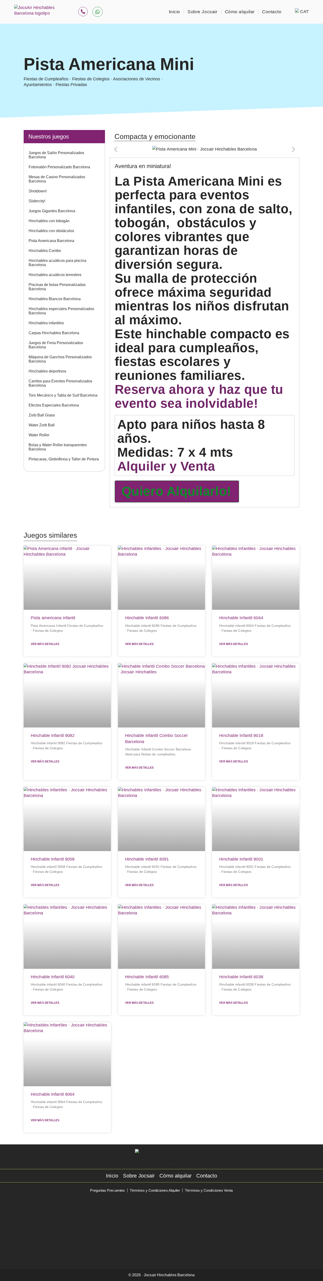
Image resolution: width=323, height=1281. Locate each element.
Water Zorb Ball (42, 425)
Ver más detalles (45, 644)
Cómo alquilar (240, 11)
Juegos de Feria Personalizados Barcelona (56, 345)
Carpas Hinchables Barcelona (54, 333)
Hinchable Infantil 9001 (241, 859)
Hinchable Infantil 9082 (52, 735)
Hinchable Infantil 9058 (52, 859)
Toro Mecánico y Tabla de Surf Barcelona (63, 395)
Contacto (272, 11)
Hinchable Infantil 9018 (241, 735)
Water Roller (39, 435)
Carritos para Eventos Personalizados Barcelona (60, 383)
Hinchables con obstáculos (51, 231)
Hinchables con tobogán (49, 221)
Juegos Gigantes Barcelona (52, 211)
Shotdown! (38, 191)
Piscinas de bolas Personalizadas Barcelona (57, 287)
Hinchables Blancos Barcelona (55, 299)
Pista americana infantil (53, 617)
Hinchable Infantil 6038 (241, 976)
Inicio (174, 11)
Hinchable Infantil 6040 (52, 976)
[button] (115, 149)
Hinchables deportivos (47, 371)
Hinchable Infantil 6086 (147, 617)
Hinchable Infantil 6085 (147, 976)
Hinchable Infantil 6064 (241, 617)
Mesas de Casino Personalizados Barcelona (57, 179)
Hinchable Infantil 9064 (52, 1094)
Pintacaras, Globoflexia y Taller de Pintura (64, 459)
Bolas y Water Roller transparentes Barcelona (58, 447)
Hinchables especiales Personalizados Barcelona (61, 311)
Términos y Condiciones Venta (209, 1190)
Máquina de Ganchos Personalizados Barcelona (60, 359)
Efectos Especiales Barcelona (54, 405)
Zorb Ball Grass (42, 415)
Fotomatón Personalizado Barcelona (59, 167)
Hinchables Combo (45, 251)
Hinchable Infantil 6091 (147, 859)
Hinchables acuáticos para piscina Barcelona (57, 263)
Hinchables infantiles (46, 323)
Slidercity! (37, 201)
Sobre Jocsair (203, 11)
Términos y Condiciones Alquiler (155, 1190)
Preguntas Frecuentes (107, 1190)
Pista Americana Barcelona (51, 241)
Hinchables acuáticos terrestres (55, 275)
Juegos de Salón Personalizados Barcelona (56, 155)
